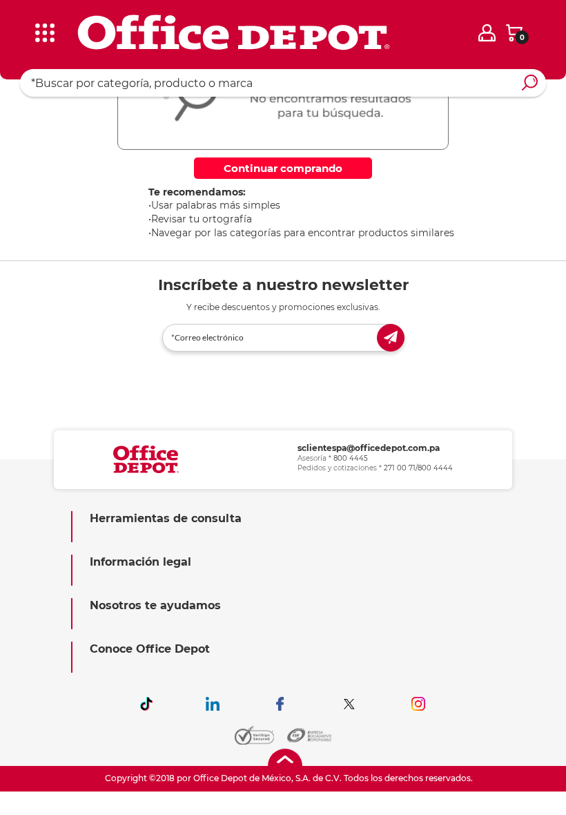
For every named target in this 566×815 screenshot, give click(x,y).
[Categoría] (20, 20)
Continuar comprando (283, 168)
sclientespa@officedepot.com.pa (368, 448)
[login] (487, 32)
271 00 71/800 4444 (418, 467)
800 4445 (350, 458)
